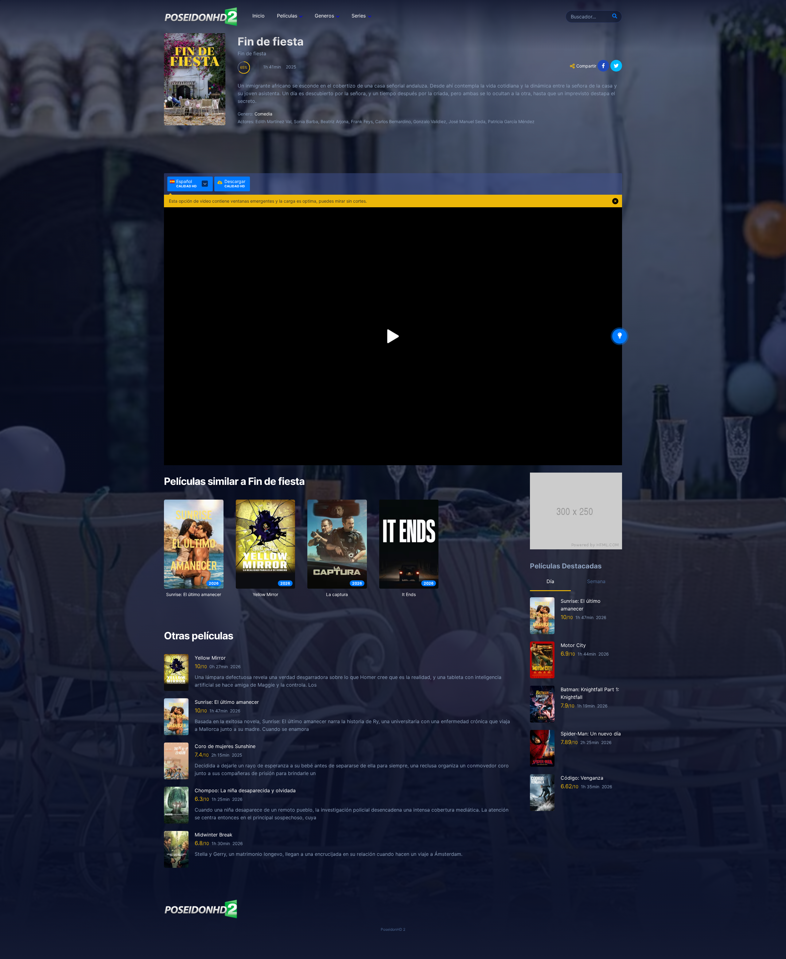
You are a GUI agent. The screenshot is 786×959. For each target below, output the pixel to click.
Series (359, 16)
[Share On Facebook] (603, 66)
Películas (287, 16)
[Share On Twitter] (616, 66)
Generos (324, 16)
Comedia (263, 113)
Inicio (258, 16)
